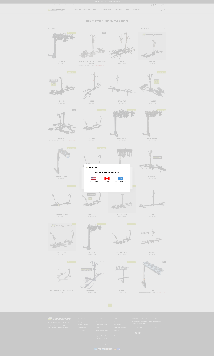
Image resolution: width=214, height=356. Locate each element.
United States (93, 181)
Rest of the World (120, 181)
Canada (106, 181)
